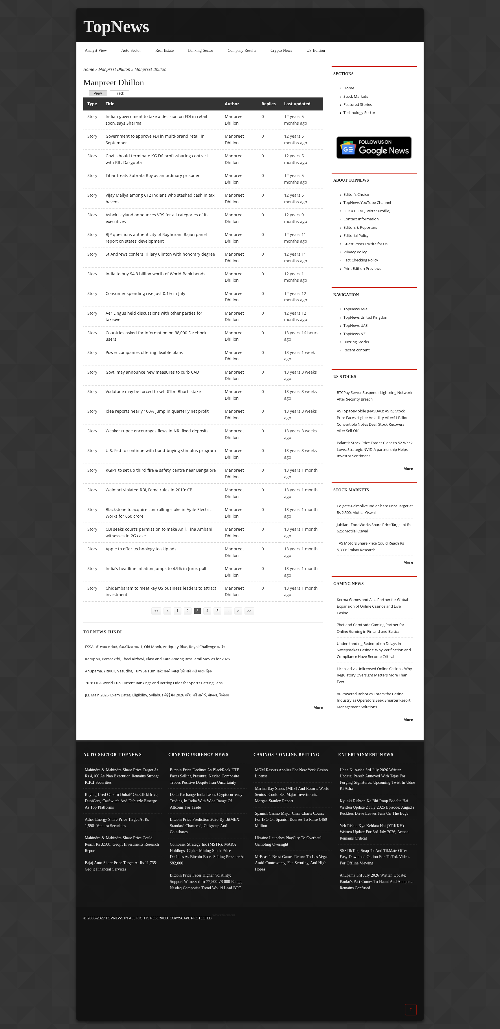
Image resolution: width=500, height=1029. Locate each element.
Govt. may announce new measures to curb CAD (152, 372)
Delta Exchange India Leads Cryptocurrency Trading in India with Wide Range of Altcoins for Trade (206, 800)
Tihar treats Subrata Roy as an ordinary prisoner (153, 175)
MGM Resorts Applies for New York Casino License (291, 773)
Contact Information (361, 219)
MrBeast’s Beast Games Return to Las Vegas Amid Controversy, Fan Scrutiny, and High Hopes (291, 862)
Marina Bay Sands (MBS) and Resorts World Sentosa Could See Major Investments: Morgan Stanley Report (292, 794)
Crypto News (281, 50)
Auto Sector (131, 50)
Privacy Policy (355, 252)
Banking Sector (200, 50)
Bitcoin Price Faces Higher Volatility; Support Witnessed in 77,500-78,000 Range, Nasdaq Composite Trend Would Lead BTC (206, 881)
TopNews (116, 26)
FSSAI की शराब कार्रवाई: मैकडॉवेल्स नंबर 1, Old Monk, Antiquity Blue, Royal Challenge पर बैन (155, 646)
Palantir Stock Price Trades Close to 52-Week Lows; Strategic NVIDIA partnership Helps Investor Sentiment (375, 449)
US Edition (315, 50)
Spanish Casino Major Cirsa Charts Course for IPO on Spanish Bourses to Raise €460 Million (291, 819)
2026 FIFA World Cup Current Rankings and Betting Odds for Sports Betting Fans (154, 682)
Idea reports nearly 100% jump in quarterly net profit (157, 411)
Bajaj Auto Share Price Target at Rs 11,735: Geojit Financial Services (121, 865)
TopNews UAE (355, 325)
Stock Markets (355, 96)
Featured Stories (357, 104)
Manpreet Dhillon (114, 69)
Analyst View (96, 50)
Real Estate (164, 50)
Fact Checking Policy (360, 260)
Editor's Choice (356, 194)
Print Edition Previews (362, 268)
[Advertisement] (250, 961)
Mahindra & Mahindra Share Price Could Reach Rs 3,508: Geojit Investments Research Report (122, 844)
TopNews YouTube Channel (367, 202)
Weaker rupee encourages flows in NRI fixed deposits (157, 431)
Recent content (356, 350)
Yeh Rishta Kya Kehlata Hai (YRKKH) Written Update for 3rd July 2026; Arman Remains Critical (374, 831)
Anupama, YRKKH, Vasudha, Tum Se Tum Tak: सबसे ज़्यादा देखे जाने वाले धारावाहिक (148, 671)
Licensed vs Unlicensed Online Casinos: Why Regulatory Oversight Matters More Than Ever (374, 675)
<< (156, 610)
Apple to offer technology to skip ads (141, 549)
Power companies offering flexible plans (144, 352)
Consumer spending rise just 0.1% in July (145, 293)
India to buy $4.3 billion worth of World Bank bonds (155, 273)
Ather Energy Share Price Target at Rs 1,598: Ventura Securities (117, 822)
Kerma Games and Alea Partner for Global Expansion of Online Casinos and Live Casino (372, 606)
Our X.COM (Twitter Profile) (366, 210)
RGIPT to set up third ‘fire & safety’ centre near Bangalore (161, 470)
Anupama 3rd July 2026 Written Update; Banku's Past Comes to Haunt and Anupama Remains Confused (376, 881)
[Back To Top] (411, 1009)
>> (249, 610)
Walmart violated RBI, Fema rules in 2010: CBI (150, 490)
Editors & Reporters (360, 227)
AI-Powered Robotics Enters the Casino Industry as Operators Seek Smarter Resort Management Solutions (374, 700)
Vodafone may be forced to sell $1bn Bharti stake (153, 391)
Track (122, 93)
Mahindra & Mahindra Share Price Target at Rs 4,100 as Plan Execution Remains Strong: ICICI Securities (122, 776)
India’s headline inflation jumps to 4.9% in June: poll (156, 568)
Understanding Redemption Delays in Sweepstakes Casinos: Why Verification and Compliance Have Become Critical (374, 650)
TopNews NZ (354, 333)
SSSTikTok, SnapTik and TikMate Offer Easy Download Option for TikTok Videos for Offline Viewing (375, 856)
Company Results (242, 50)
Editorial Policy (356, 235)
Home (88, 69)
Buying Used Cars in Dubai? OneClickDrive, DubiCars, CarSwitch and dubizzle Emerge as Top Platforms (122, 800)
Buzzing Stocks (356, 341)
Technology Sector (359, 112)
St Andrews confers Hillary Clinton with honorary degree (160, 254)
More (318, 707)
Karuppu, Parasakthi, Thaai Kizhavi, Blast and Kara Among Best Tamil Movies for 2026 (157, 658)
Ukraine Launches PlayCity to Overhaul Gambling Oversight (288, 841)
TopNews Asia (355, 308)
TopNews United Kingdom (366, 317)
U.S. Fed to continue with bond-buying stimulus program (161, 450)
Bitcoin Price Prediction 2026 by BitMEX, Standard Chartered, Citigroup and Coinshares (205, 825)
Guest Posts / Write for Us (365, 243)
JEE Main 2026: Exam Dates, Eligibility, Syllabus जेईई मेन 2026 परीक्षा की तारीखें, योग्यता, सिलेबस (157, 695)
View (98, 93)
